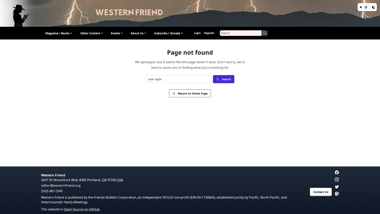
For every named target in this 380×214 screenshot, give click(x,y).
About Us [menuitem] (137, 33)
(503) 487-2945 (52, 191)
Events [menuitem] (115, 33)
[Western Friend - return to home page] (190, 13)
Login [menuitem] (197, 33)
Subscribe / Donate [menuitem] (167, 33)
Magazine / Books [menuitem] (57, 33)
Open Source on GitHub (82, 209)
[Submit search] (264, 33)
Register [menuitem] (209, 33)
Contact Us (320, 192)
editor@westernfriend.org (61, 185)
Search (226, 79)
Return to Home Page (193, 93)
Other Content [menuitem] (90, 33)
